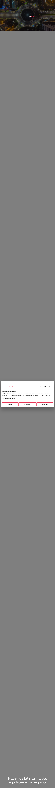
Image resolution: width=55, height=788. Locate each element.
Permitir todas (45, 404)
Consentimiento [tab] (9, 386)
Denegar (10, 404)
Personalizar (27, 404)
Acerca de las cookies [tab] (45, 386)
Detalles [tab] (27, 386)
